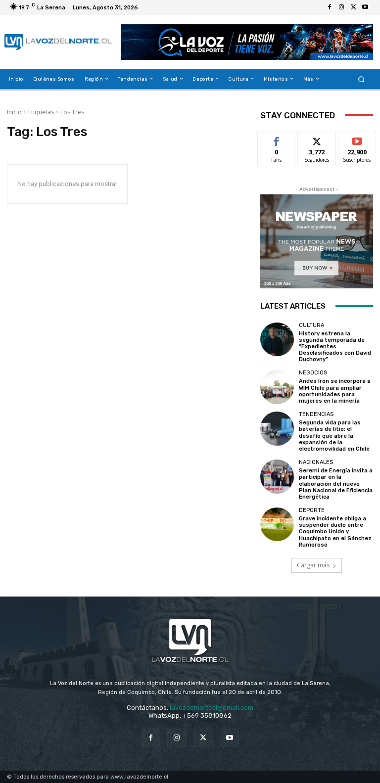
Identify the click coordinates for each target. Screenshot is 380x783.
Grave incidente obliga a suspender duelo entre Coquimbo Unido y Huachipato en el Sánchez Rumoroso (335, 531)
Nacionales (316, 462)
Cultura (311, 325)
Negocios (313, 372)
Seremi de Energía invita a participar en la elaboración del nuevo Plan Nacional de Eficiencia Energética (336, 483)
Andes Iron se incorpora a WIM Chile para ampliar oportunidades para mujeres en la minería (335, 391)
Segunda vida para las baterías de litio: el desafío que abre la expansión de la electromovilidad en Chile (334, 435)
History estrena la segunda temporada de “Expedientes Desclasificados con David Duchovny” (335, 346)
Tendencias (316, 414)
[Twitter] (353, 7)
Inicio (14, 112)
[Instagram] (341, 7)
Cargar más (313, 565)
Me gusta (277, 139)
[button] (361, 79)
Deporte (312, 510)
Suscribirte (357, 139)
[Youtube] (365, 7)
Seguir (317, 139)
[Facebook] (329, 7)
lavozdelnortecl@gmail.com (211, 707)
